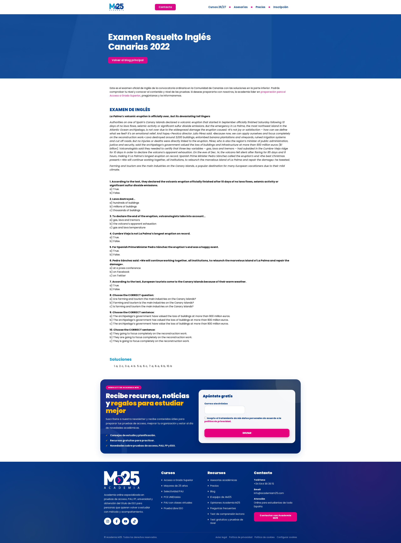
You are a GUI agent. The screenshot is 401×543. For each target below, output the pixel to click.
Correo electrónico (216, 404)
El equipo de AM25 (221, 497)
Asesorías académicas (223, 480)
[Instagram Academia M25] (107, 521)
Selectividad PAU (174, 491)
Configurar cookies (287, 537)
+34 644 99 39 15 (264, 483)
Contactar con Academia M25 (275, 517)
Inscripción (280, 7)
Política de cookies (265, 537)
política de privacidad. (217, 421)
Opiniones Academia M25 (225, 502)
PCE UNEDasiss (172, 497)
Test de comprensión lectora (227, 514)
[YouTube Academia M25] (125, 521)
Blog (212, 491)
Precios (261, 7)
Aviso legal (221, 537)
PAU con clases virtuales (178, 502)
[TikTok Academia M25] (134, 521)
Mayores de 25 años (176, 485)
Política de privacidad (240, 537)
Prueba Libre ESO (173, 508)
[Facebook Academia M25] (116, 521)
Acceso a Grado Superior (178, 480)
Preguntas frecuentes (223, 508)
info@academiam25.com (269, 493)
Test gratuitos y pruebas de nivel (226, 521)
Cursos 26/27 (217, 7)
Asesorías (240, 7)
